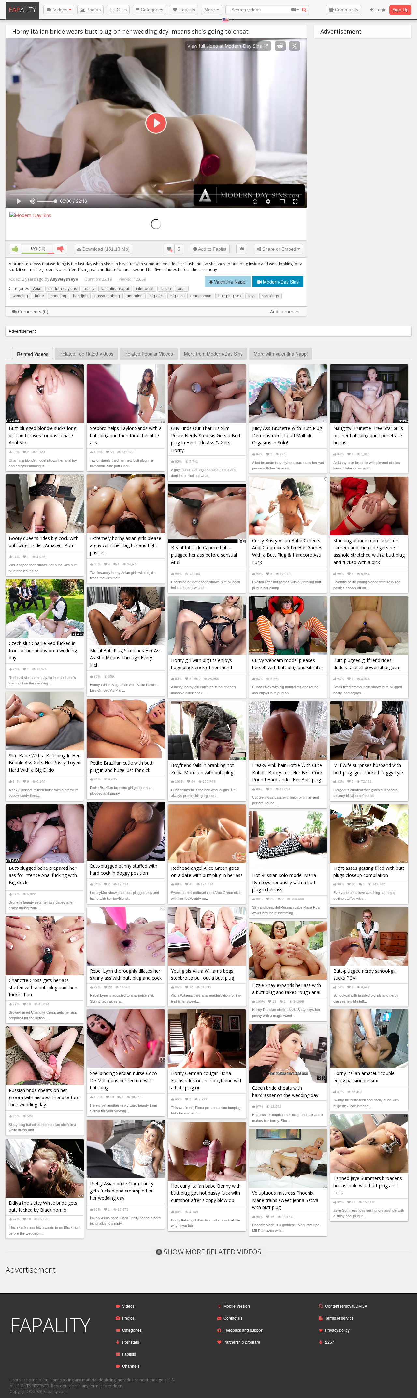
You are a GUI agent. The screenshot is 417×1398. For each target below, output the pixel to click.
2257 (329, 1341)
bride (39, 296)
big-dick (157, 296)
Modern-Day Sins (280, 281)
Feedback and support (243, 1330)
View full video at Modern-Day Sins (225, 46)
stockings (270, 296)
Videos (60, 9)
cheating (58, 296)
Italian (165, 288)
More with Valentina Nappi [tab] (281, 353)
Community (346, 9)
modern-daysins (62, 288)
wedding (20, 296)
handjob (80, 296)
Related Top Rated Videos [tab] (86, 353)
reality (89, 288)
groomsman (200, 296)
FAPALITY (50, 1325)
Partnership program (241, 1341)
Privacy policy (337, 1330)
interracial (144, 288)
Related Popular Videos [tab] (148, 353)
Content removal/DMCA (346, 1306)
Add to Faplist (211, 249)
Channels (130, 1366)
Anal (37, 288)
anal (182, 288)
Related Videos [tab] (32, 354)
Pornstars (130, 1341)
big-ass (176, 296)
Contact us (232, 1318)
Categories (151, 9)
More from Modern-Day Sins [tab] (213, 353)
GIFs (121, 9)
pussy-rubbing (107, 296)
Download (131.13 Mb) (105, 249)
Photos (93, 9)
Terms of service (339, 1318)
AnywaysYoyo (64, 279)
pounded (135, 296)
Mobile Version (236, 1306)
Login (380, 9)
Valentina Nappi (229, 281)
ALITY (22, 9)
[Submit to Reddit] (280, 46)
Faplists (186, 9)
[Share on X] (294, 46)
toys (251, 296)
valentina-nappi (115, 288)
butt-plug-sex (229, 296)
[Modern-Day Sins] (30, 214)
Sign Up (400, 9)
